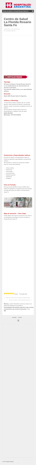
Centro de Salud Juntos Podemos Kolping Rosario (18, 297)
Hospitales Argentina (9, 461)
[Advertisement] (18, 55)
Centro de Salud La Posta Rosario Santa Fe (19, 300)
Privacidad (14, 317)
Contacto (20, 317)
